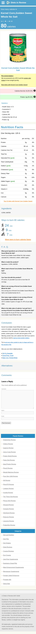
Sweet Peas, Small (7, 355)
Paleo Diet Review (9, 460)
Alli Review (6, 480)
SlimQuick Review (9, 513)
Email (2, 416)
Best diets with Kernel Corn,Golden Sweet (14, 85)
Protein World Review (10, 456)
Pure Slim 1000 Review (10, 476)
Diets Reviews (7, 547)
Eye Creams (7, 555)
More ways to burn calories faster (18, 239)
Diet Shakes (7, 543)
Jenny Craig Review (9, 452)
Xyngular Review (8, 509)
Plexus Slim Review (9, 500)
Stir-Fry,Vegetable (7, 353)
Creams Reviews (8, 551)
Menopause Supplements (11, 571)
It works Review (8, 492)
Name (2, 410)
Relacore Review (8, 517)
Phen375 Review (8, 484)
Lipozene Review (8, 521)
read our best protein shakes (21, 338)
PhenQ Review (8, 468)
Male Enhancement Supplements (13, 567)
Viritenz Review (8, 444)
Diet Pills (6, 539)
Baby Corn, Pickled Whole (9, 358)
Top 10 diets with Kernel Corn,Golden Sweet (18, 201)
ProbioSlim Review (9, 525)
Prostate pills (7, 579)
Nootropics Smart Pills (10, 563)
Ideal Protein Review (9, 464)
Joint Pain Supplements (10, 559)
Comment (3, 389)
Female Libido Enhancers (11, 575)
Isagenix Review (8, 448)
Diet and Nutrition (8, 535)
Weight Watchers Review (11, 472)
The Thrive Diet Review (10, 496)
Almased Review (8, 505)
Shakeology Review (9, 440)
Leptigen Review (8, 488)
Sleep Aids (6, 583)
